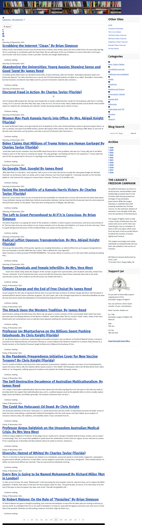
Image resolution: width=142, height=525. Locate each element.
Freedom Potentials (115, 29)
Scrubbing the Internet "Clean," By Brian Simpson (40, 46)
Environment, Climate (116, 94)
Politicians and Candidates (118, 74)
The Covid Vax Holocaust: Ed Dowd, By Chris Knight (40, 407)
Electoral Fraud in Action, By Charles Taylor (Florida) (42, 92)
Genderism (112, 84)
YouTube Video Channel (117, 35)
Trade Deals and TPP (116, 109)
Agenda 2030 (113, 99)
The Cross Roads (114, 32)
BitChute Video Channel (117, 39)
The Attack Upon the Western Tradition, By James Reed (44, 310)
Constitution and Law (116, 69)
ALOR (110, 25)
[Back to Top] (138, 521)
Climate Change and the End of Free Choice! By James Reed (47, 289)
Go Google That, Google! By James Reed (32, 168)
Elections (111, 114)
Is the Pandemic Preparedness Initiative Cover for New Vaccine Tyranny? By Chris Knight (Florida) (50, 358)
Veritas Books (113, 49)
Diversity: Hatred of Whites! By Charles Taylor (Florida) (44, 453)
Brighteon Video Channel (117, 42)
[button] (53, 32)
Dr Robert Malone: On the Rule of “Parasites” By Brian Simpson (50, 499)
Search (8, 27)
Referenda (112, 104)
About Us (111, 119)
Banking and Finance (116, 89)
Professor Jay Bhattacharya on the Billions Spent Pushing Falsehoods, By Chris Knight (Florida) (46, 333)
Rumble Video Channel (117, 45)
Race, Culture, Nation (116, 64)
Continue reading (10, 60)
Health (110, 79)
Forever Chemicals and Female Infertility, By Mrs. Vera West (47, 268)
